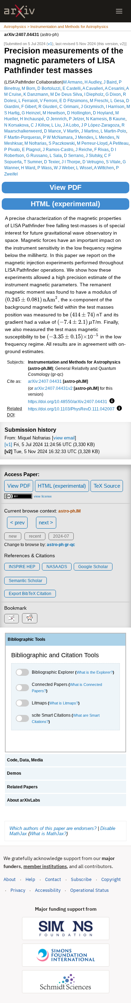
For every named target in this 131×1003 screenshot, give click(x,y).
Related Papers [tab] (22, 787)
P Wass (44, 167)
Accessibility (47, 890)
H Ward (28, 167)
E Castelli (72, 88)
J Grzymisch (92, 106)
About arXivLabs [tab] (23, 800)
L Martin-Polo (113, 131)
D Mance (52, 131)
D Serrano (73, 155)
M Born (28, 88)
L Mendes (104, 137)
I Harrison (115, 106)
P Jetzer (76, 118)
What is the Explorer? (95, 672)
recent (35, 536)
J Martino (90, 131)
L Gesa (117, 100)
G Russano (37, 155)
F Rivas (101, 149)
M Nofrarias (35, 143)
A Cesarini (114, 88)
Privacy (17, 890)
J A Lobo (71, 125)
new (13, 536)
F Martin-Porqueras (22, 137)
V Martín (71, 131)
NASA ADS (56, 566)
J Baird (110, 82)
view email (64, 437)
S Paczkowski (62, 143)
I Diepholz (93, 94)
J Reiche (83, 149)
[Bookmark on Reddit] (29, 618)
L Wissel (84, 167)
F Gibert (28, 106)
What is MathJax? (48, 833)
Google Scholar (93, 566)
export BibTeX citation (30, 593)
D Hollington (79, 112)
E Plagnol (31, 149)
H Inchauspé (32, 118)
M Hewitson (54, 112)
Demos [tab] (14, 773)
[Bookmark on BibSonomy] (11, 618)
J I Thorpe (70, 161)
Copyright (111, 879)
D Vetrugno (93, 161)
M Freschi (99, 100)
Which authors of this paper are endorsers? (52, 828)
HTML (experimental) (65, 204)
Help (30, 879)
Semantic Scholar (25, 580)
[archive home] (19, 11)
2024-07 (61, 536)
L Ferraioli (28, 100)
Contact (53, 879)
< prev (17, 522)
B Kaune (117, 118)
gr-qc (70, 544)
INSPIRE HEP (22, 566)
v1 (50, 44)
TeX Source (107, 486)
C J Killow (40, 125)
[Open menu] (119, 11)
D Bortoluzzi (48, 88)
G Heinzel (31, 112)
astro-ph (55, 544)
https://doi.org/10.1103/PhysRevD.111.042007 (71, 409)
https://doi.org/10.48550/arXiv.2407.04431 (67, 401)
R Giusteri (47, 106)
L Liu (56, 125)
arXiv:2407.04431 (45, 381)
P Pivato (12, 149)
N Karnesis (96, 118)
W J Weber (64, 167)
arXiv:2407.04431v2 (53, 388)
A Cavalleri (92, 88)
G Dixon (113, 94)
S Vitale (113, 161)
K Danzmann (35, 94)
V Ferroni (48, 100)
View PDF (65, 187)
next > (46, 522)
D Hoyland (103, 112)
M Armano (72, 82)
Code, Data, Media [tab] (25, 760)
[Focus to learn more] (111, 401)
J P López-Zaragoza (100, 125)
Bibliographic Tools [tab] (26, 639)
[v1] (8, 444)
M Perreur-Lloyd (92, 143)
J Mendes (84, 137)
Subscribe (81, 879)
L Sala (56, 155)
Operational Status (89, 890)
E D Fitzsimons (73, 100)
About (9, 879)
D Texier (51, 161)
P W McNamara (58, 137)
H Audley (93, 82)
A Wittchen (104, 167)
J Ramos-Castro (58, 149)
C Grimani (69, 106)
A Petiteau (119, 143)
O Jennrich (56, 118)
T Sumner (33, 161)
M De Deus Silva (66, 94)
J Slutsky (94, 155)
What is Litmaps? (63, 703)
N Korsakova (16, 125)
